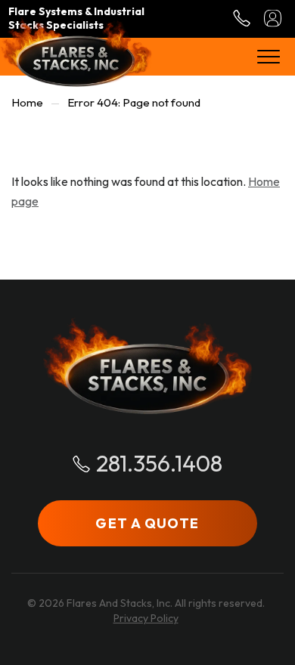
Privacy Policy (146, 618)
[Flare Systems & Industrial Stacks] (76, 52)
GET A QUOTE (147, 523)
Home (27, 102)
